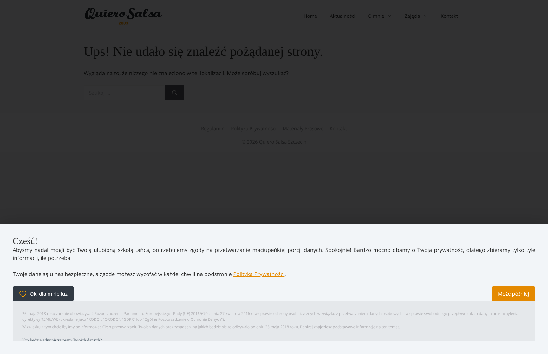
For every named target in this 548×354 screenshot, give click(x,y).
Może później (513, 293)
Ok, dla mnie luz (49, 293)
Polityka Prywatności (258, 274)
